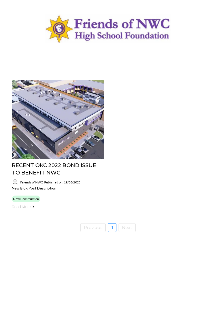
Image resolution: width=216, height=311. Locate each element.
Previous (93, 227)
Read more (21, 206)
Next (127, 227)
